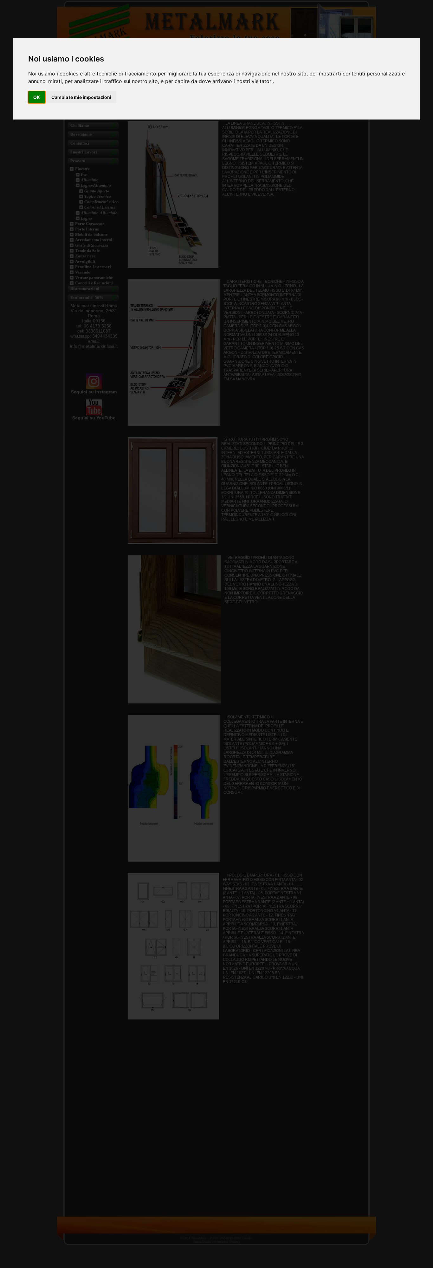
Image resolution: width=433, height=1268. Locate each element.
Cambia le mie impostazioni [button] (81, 97)
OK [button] (36, 97)
